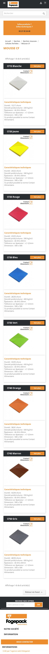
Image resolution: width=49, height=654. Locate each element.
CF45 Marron (14, 453)
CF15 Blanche (14, 66)
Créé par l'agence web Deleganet (16, 651)
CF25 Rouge (13, 196)
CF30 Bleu (12, 257)
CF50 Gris (12, 518)
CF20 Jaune (13, 131)
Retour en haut (34, 592)
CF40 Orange (14, 388)
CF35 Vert (12, 322)
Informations (9, 647)
